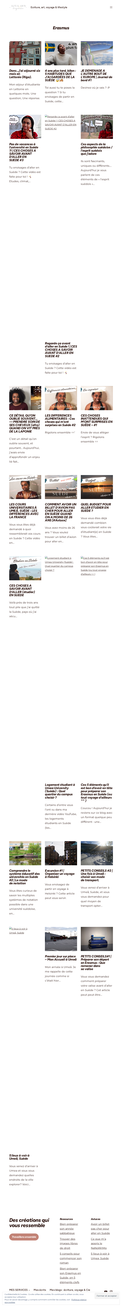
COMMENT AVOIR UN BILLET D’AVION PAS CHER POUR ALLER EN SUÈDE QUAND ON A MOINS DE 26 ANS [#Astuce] (60, 512)
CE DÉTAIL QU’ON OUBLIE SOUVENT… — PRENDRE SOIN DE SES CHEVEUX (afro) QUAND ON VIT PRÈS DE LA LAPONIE (24, 423)
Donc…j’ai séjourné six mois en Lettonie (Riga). (24, 74)
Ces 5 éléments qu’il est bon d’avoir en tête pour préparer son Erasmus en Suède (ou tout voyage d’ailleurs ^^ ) (96, 792)
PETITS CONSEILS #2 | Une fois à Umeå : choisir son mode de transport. (96, 875)
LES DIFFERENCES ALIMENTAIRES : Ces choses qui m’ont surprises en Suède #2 (60, 420)
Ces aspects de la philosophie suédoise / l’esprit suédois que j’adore (96, 149)
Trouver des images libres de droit (69, 1243)
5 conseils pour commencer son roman (71, 1258)
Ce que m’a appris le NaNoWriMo (99, 1243)
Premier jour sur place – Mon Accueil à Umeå (60, 958)
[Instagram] (111, 1291)
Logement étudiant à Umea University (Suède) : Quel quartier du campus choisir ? (60, 791)
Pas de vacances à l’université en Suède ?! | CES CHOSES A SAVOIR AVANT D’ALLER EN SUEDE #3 (23, 152)
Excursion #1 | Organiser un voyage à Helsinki (59, 874)
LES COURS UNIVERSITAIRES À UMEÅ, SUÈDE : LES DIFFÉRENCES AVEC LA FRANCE (24, 511)
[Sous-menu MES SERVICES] (29, 1290)
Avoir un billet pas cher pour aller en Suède (100, 1228)
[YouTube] (106, 1291)
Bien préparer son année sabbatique (69, 1228)
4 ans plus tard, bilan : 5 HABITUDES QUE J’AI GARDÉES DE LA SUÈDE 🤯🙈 (60, 75)
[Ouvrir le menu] (111, 7)
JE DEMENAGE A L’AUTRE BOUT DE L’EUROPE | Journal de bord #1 (96, 75)
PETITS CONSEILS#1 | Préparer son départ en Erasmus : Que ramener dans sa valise (96, 963)
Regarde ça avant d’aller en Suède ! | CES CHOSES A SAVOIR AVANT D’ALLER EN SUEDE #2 (61, 350)
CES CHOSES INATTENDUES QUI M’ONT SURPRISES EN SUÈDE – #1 (96, 420)
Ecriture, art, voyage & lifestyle (49, 7)
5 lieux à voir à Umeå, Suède (19, 1157)
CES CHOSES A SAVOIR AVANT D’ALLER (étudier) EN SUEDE (22, 590)
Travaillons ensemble (24, 1236)
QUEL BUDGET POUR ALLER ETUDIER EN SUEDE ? (96, 507)
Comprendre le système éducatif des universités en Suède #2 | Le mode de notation (24, 877)
